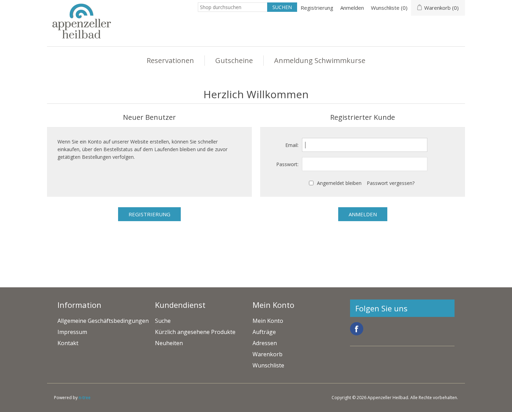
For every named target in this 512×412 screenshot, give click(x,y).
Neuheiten (169, 343)
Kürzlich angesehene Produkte (195, 332)
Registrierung (317, 7)
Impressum (72, 332)
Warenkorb (267, 354)
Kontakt (67, 343)
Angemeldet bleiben (339, 183)
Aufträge (264, 332)
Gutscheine (234, 60)
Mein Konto (268, 321)
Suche (163, 321)
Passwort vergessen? (390, 183)
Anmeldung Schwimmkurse (319, 60)
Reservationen (170, 60)
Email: (291, 145)
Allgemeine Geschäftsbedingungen (103, 321)
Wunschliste (268, 365)
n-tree (85, 398)
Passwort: (287, 164)
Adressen (265, 343)
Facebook (356, 328)
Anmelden (352, 7)
